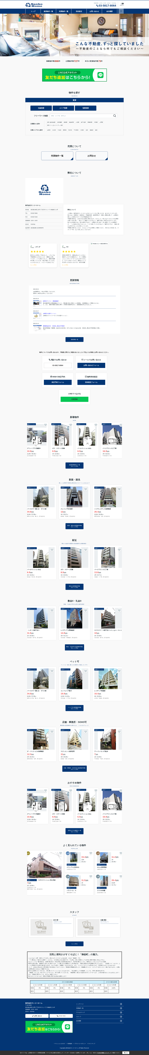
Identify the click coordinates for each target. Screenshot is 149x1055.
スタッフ (78, 1016)
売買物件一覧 (63, 11)
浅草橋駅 (59, 122)
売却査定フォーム (91, 382)
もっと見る (33, 265)
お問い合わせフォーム (91, 365)
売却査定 (79, 11)
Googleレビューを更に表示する (68, 243)
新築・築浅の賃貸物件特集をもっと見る (74, 526)
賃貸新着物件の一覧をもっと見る (74, 465)
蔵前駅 (65, 122)
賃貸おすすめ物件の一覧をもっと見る (74, 831)
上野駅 (101, 122)
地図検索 (86, 108)
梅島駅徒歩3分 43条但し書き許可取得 (53, 326)
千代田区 (76, 130)
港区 (96, 130)
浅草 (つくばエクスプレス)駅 (55, 125)
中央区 (59, 130)
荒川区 (70, 130)
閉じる (126, 1052)
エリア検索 (63, 108)
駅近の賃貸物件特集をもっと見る (74, 586)
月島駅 (96, 122)
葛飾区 (91, 130)
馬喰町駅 (90, 122)
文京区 (54, 130)
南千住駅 (83, 122)
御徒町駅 (71, 122)
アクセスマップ (80, 1012)
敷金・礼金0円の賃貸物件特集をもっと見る (74, 647)
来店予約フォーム (58, 382)
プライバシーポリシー (80, 1043)
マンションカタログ (60, 1043)
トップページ (79, 1004)
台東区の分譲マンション (49, 313)
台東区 (49, 130)
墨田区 (65, 130)
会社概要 (109, 11)
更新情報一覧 (74, 339)
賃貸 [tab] (74, 100)
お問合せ (92, 156)
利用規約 (70, 1043)
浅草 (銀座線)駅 (51, 122)
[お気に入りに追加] (45, 425)
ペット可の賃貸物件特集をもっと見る (74, 708)
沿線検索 (41, 108)
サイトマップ (91, 1043)
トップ (33, 11)
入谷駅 (77, 122)
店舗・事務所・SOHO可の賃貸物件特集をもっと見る (74, 768)
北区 (87, 130)
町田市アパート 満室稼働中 (51, 301)
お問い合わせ (94, 11)
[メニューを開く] (121, 11)
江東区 (82, 130)
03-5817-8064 (57, 365)
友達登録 (74, 399)
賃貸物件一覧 (48, 11)
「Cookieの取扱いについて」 (103, 1052)
